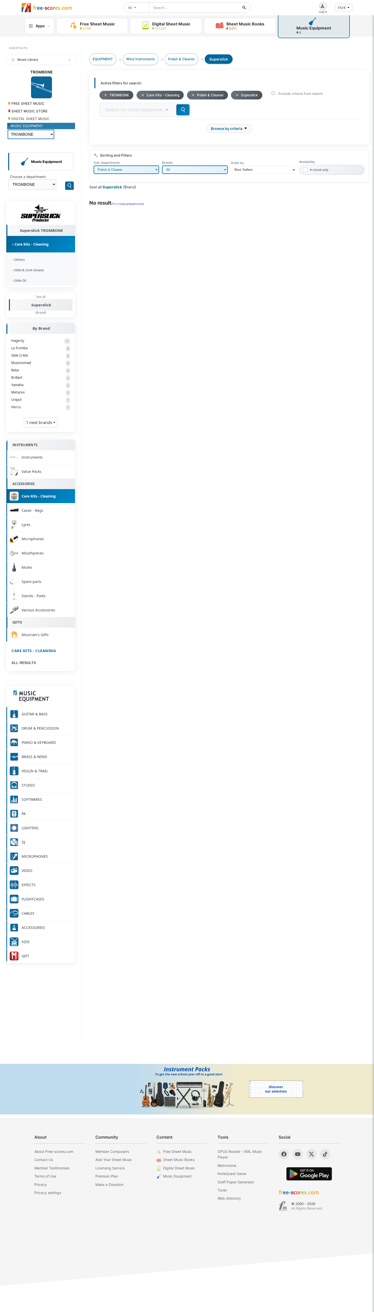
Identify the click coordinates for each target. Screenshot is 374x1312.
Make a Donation (109, 1184)
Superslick (41, 304)
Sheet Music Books (179, 1159)
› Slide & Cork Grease (27, 270)
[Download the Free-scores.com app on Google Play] (309, 1174)
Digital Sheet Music (179, 1168)
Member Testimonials (51, 1168)
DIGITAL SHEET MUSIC (30, 119)
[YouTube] (297, 1154)
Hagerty (40, 340)
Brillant (40, 377)
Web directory (229, 1198)
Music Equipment (177, 1176)
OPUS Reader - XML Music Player (240, 1154)
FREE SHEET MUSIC (27, 103)
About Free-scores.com (53, 1151)
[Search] (69, 186)
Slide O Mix (40, 355)
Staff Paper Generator (236, 1182)
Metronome (227, 1165)
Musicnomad (40, 362)
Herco (40, 407)
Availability (307, 162)
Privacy (40, 1184)
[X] (311, 1154)
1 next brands (39, 422)
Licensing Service (110, 1168)
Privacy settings (47, 1192)
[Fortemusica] (283, 1206)
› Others (18, 259)
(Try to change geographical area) (127, 204)
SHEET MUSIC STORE (29, 111)
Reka (40, 370)
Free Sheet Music (177, 1151)
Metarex (40, 392)
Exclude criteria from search (300, 94)
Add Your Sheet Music (113, 1159)
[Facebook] (284, 1154)
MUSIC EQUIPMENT (26, 126)
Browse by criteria (226, 128)
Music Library (27, 59)
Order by (237, 163)
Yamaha (40, 385)
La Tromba (40, 348)
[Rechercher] (244, 8)
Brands (167, 162)
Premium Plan (106, 1176)
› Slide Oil (18, 280)
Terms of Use (45, 1176)
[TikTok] (325, 1154)
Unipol (40, 399)
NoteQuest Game (232, 1173)
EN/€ (342, 8)
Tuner (222, 1190)
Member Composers (112, 1151)
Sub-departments (107, 162)
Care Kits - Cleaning (33, 650)
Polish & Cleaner (210, 95)
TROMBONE (119, 95)
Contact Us (43, 1159)
